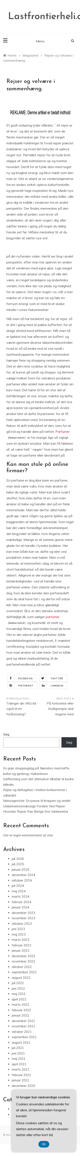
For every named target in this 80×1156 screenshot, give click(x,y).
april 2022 (19, 999)
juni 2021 (18, 1053)
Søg (6, 734)
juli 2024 (18, 886)
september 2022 (24, 972)
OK (44, 1144)
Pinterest (25, 685)
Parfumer (62, 431)
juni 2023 (18, 929)
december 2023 (23, 913)
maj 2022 (19, 994)
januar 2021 (20, 1080)
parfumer (53, 617)
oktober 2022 (22, 967)
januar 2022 (20, 1015)
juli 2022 (18, 983)
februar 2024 (21, 902)
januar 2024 (20, 907)
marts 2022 (20, 1005)
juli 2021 (18, 1048)
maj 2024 (19, 891)
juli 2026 (18, 859)
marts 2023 (20, 940)
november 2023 (23, 918)
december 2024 (23, 875)
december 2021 (23, 1021)
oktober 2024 (22, 880)
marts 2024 (20, 896)
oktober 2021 (22, 1032)
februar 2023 (21, 945)
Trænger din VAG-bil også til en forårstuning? (21, 708)
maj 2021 (19, 1059)
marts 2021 (20, 1069)
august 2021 (21, 1042)
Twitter (56, 678)
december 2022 (23, 956)
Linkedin (57, 685)
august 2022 (21, 978)
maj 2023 (19, 934)
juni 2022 (18, 988)
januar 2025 (20, 870)
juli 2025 (18, 864)
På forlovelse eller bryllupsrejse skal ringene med (60, 708)
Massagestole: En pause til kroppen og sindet (37, 801)
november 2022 (23, 961)
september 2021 (24, 1037)
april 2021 (19, 1064)
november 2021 (23, 1026)
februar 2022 (21, 1010)
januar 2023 (20, 950)
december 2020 (23, 1086)
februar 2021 (21, 1075)
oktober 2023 (22, 924)
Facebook (25, 678)
